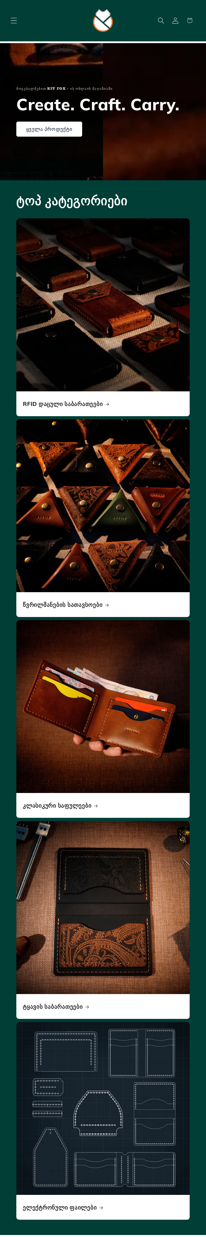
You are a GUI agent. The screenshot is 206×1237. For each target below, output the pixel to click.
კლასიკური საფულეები (57, 805)
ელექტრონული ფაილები (60, 1207)
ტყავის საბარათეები (53, 1006)
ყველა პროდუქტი (49, 129)
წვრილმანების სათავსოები (62, 604)
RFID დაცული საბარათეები (63, 403)
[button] (14, 20)
